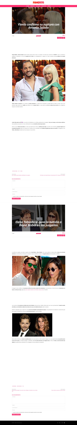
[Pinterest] (62, 38)
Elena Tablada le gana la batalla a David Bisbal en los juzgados (21, 175)
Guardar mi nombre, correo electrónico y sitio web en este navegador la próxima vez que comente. (27, 196)
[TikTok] (61, 422)
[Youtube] (64, 422)
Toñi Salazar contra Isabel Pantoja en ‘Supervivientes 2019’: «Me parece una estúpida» (52, 175)
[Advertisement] (38, 47)
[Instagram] (59, 422)
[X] (60, 38)
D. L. (13, 35)
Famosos (38, 35)
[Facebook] (58, 38)
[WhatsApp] (64, 38)
